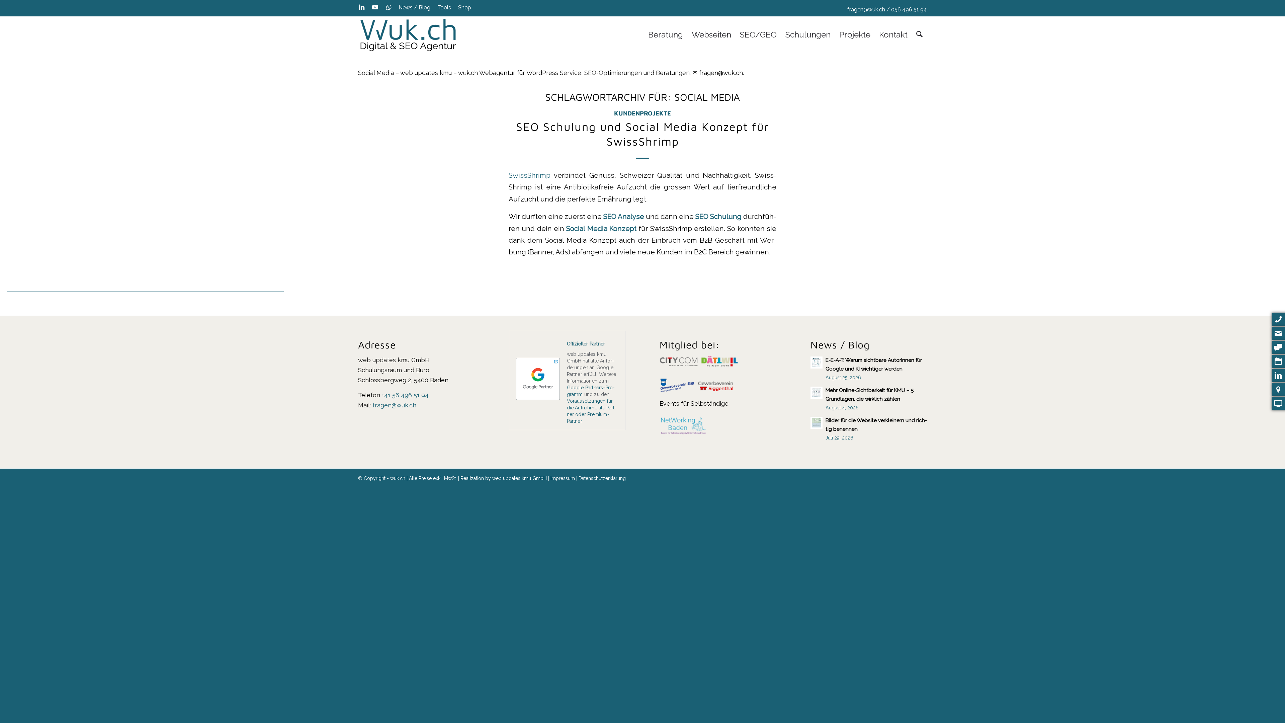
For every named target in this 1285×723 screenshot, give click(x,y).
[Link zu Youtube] (374, 7)
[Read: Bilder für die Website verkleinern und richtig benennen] (816, 423)
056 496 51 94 (909, 9)
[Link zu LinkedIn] (361, 7)
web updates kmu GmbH (519, 478)
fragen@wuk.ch (866, 9)
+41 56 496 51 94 (405, 395)
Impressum (562, 478)
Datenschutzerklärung (602, 478)
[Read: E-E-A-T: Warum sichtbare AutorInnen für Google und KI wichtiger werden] (816, 362)
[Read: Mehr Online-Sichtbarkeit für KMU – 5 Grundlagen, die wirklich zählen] (816, 393)
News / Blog (414, 7)
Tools (444, 7)
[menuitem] (414, 7)
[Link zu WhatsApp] (388, 7)
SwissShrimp (529, 175)
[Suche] (919, 34)
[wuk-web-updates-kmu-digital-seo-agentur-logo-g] (408, 34)
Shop (464, 7)
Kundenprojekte (642, 113)
